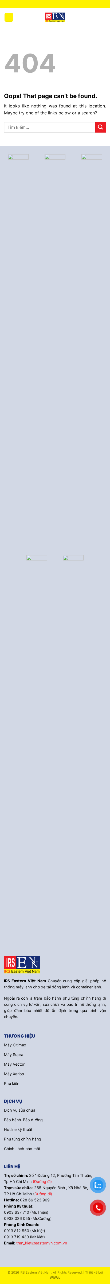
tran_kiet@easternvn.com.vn (41, 1243)
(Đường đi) (42, 1181)
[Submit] (100, 127)
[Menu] (9, 17)
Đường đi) (43, 1194)
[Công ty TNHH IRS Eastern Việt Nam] (55, 17)
